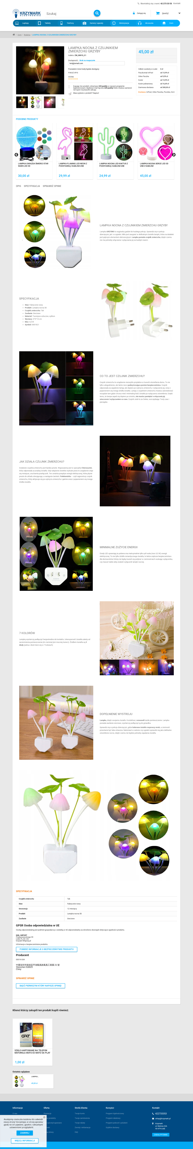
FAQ (76, 1132)
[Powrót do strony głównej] (14, 34)
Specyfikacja (32, 186)
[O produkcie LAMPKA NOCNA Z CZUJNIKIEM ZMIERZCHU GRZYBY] (33, 1081)
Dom (171, 23)
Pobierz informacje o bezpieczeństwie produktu (47, 949)
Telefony (70, 23)
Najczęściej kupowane (53, 1123)
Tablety (48, 23)
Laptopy (25, 23)
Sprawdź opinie (52, 186)
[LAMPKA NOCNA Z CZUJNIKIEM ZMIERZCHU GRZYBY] (36, 102)
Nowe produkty (50, 1118)
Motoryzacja (124, 23)
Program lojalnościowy (115, 1113)
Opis (18, 186)
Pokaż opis (73, 73)
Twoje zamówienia (82, 1118)
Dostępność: (73, 60)
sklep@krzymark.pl (163, 1118)
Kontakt (47, 1127)
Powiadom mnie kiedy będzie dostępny (83, 69)
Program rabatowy (113, 1118)
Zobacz (33, 1039)
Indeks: (71, 55)
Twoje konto (80, 1113)
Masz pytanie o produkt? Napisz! (86, 93)
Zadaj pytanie (160, 1135)
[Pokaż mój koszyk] (158, 13)
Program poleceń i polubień (116, 1123)
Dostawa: (142, 92)
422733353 (161, 1114)
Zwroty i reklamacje (82, 1127)
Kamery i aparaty (96, 23)
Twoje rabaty (80, 1123)
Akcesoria (149, 23)
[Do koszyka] (130, 175)
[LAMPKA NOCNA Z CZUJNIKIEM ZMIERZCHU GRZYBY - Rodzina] (22, 102)
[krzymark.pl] (27, 13)
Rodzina (27, 35)
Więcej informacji (25, 1140)
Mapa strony (49, 1132)
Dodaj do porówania (29, 176)
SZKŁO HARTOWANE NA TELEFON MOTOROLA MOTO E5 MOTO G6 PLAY (32, 1051)
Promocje (47, 1113)
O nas (15, 1113)
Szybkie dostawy (112, 1127)
